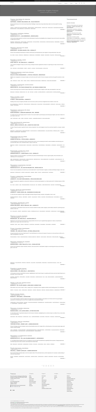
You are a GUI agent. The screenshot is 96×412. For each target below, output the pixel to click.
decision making (39, 262)
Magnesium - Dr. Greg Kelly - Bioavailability (23, 218)
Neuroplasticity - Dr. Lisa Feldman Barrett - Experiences (27, 338)
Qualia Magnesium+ (70, 388)
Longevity (19, 211)
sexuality (17, 54)
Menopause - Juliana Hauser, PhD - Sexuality (23, 50)
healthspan (26, 118)
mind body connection (50, 289)
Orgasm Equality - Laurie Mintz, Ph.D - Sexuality (24, 153)
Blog (55, 378)
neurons (48, 344)
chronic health (24, 289)
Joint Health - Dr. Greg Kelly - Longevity (22, 62)
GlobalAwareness (38, 330)
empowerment (37, 54)
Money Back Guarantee (45, 384)
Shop (76, 3)
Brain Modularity (17, 131)
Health (13, 184)
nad (11, 54)
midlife (13, 54)
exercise (28, 80)
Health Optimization (60, 211)
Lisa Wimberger (25, 42)
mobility (25, 68)
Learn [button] (71, 3)
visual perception (18, 262)
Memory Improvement (26, 130)
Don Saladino (16, 105)
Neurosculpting (24, 41)
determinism (16, 356)
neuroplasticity (18, 172)
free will (11, 356)
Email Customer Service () (18, 385)
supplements (53, 224)
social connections (20, 28)
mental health (50, 27)
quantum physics (41, 356)
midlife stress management (51, 80)
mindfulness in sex (37, 159)
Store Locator (44, 381)
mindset (36, 172)
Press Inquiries (31, 378)
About (30, 375)
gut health (33, 68)
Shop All (68, 375)
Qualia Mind (28, 276)
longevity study (45, 27)
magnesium (12, 41)
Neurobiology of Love (35, 211)
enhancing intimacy (18, 160)
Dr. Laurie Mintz (51, 159)
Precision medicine (13, 236)
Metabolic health (34, 104)
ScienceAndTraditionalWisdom (31, 329)
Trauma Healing (30, 41)
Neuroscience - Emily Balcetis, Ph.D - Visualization (25, 244)
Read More (62, 29)
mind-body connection (32, 236)
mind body (38, 236)
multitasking (42, 316)
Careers (30, 384)
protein (25, 80)
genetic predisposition (46, 184)
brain (17, 316)
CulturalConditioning (22, 329)
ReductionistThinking (14, 330)
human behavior (57, 289)
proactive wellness (39, 68)
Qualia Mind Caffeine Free (71, 378)
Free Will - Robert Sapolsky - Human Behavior (23, 350)
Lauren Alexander (14, 48)
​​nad (11, 104)
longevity (12, 27)
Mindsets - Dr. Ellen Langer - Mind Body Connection (25, 285)
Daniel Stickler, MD (14, 322)
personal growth (58, 54)
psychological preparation (33, 302)
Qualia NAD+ (69, 381)
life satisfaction (27, 28)
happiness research (38, 27)
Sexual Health (14, 211)
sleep (29, 91)
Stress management (46, 104)
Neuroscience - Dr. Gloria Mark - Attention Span (24, 310)
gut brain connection (42, 91)
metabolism (17, 91)
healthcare (53, 184)
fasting (19, 80)
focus (44, 276)
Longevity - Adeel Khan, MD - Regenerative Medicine (25, 192)
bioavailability (37, 224)
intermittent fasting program (35, 80)
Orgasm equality (16, 159)
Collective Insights (55, 302)
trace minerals (42, 224)
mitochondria (56, 196)
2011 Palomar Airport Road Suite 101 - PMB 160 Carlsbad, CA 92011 (14, 382)
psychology (16, 289)
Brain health (12, 91)
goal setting (33, 262)
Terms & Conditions (32, 382)
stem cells (20, 196)
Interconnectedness (40, 329)
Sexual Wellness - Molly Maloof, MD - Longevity (24, 205)
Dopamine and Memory (41, 130)
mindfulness (30, 289)
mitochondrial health (50, 196)
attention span (25, 316)
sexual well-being (25, 160)
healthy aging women (46, 118)
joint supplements (20, 68)
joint (11, 68)
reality (45, 344)
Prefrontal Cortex (56, 130)
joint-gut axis (45, 68)
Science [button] (66, 3)
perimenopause (26, 54)
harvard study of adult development (20, 27)
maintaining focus (41, 302)
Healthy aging (58, 104)
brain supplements (51, 276)
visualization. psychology (51, 262)
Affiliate (30, 377)
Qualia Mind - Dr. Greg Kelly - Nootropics (22, 271)
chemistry (46, 356)
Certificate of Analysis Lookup (46, 388)
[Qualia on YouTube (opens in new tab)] (13, 390)
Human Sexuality (54, 211)
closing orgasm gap (58, 159)
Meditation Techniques (50, 41)
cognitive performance (59, 276)
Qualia (11, 329)
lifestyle (39, 172)
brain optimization (13, 277)
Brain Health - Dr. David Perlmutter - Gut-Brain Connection (28, 87)
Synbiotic (24, 303)
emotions (31, 344)
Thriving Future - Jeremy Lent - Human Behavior (24, 324)
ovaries (22, 118)
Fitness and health (27, 104)
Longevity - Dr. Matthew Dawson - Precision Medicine (26, 178)
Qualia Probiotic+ (69, 391)
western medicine (58, 184)
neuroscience (15, 118)
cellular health (34, 196)
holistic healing (43, 236)
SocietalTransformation (30, 330)
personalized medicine (26, 184)
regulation (52, 54)
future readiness (15, 303)
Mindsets (12, 289)
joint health (15, 68)
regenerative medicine (14, 196)
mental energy (22, 276)
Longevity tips (20, 104)
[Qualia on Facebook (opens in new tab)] (10, 390)
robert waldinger (31, 27)
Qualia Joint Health (70, 384)
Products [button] (60, 3)
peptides (39, 196)
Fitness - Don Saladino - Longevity (20, 99)
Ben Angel (26, 302)
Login (43, 377)
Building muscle (15, 104)
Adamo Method (24, 211)
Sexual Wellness (42, 211)
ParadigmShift (62, 329)
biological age (32, 184)
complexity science (34, 356)
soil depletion (31, 224)
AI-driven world (13, 302)
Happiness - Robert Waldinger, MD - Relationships (25, 21)
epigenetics (40, 184)
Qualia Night (69, 389)
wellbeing (42, 54)
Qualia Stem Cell (69, 385)
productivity (47, 316)
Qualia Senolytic (69, 382)
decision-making (61, 356)
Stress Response (43, 41)
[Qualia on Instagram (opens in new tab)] (12, 390)
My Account (44, 375)
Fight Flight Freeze (36, 41)
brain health (26, 224)
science (11, 357)
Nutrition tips (52, 104)
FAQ (42, 378)
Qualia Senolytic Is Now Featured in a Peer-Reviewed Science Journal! (47, 0)
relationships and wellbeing (58, 27)
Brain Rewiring (57, 41)
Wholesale (31, 385)
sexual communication (45, 159)
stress (22, 80)
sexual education (22, 159)
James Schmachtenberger (15, 151)
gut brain (36, 91)
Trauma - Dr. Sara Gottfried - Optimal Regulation (25, 231)
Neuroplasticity (17, 41)
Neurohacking (23, 131)
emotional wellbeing (56, 91)
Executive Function (33, 130)
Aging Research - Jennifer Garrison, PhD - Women (24, 112)
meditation (44, 289)
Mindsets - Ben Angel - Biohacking (20, 296)
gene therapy (25, 196)
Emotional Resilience (18, 42)
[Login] (81, 3)
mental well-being (55, 236)
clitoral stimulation (29, 159)
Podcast (55, 375)
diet (26, 91)
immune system (22, 91)
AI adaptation (20, 303)
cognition (34, 289)
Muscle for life (40, 104)
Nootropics (12, 276)
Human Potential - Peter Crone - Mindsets (22, 139)
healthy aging (33, 28)
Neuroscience (12, 316)
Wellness (29, 211)
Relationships (48, 211)
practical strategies (20, 302)
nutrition (23, 172)
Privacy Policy (12, 402)
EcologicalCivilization (55, 329)
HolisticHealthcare (21, 330)
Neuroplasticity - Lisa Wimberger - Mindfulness (24, 36)
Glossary (55, 377)
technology (52, 316)
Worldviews (15, 329)
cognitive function (49, 91)
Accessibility (44, 382)
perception (24, 262)
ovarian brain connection (37, 118)
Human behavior (21, 356)
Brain (11, 344)
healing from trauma (24, 236)
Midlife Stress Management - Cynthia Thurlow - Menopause (27, 74)
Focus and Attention (49, 130)
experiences (52, 344)
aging (11, 80)
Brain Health (12, 130)
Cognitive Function (18, 130)
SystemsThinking (48, 329)
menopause (21, 54)
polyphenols (51, 172)
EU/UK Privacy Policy (32, 381)
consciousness (40, 344)
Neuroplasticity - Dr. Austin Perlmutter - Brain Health (26, 167)
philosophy (56, 356)
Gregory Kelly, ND (14, 20)
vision (58, 262)
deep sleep (32, 91)
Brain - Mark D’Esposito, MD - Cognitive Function (24, 124)
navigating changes (48, 302)
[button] (79, 3)
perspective (28, 262)
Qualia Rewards (44, 385)
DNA (36, 184)
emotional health (13, 28)
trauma (18, 236)
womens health (32, 54)
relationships (47, 54)
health (20, 289)
